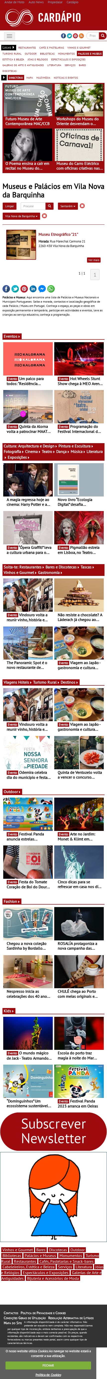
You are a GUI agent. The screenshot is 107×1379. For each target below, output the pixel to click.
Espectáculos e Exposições (45, 1272)
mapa (29, 77)
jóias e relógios (38, 59)
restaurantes (27, 47)
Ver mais (93, 260)
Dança (61, 451)
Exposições (17, 457)
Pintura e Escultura (74, 445)
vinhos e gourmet (79, 47)
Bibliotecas (11, 1255)
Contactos (11, 1313)
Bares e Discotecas (61, 566)
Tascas (86, 566)
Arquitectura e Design (36, 445)
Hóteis (23, 682)
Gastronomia (49, 572)
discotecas (9, 70)
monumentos (66, 53)
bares (82, 65)
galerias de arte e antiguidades (23, 65)
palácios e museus (90, 53)
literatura (54, 65)
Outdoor (11, 791)
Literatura (84, 1266)
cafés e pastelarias (51, 47)
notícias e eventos (66, 77)
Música (77, 451)
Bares (41, 1249)
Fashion (10, 901)
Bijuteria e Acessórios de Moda (53, 1278)
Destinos (68, 682)
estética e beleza (13, 59)
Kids (7, 1010)
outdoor (31, 53)
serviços (70, 65)
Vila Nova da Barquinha (20, 216)
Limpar (9, 206)
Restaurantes (30, 566)
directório (16, 77)
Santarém (66, 206)
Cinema (31, 451)
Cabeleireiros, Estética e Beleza (28, 1266)
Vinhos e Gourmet (19, 572)
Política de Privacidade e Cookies (43, 1313)
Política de (48, 1375)
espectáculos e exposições (68, 59)
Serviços (65, 1266)
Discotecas (58, 1249)
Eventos (10, 336)
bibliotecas (47, 53)
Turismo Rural (45, 682)
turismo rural (11, 53)
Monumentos (70, 1255)
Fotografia (12, 451)
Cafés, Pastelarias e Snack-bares (67, 1261)
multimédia (43, 77)
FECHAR (48, 1365)
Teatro (47, 451)
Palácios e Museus (40, 1255)
